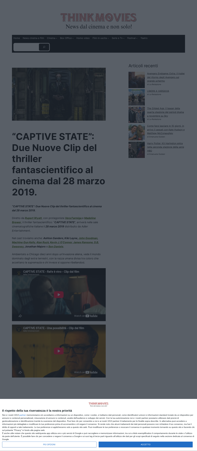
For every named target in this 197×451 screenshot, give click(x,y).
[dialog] (98, 425)
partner (22, 415)
